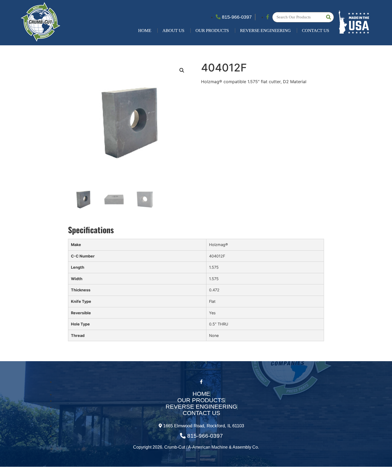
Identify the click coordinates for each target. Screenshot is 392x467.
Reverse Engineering (265, 30)
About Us (173, 30)
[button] (182, 70)
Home (144, 30)
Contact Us (315, 30)
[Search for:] (303, 17)
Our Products (212, 30)
